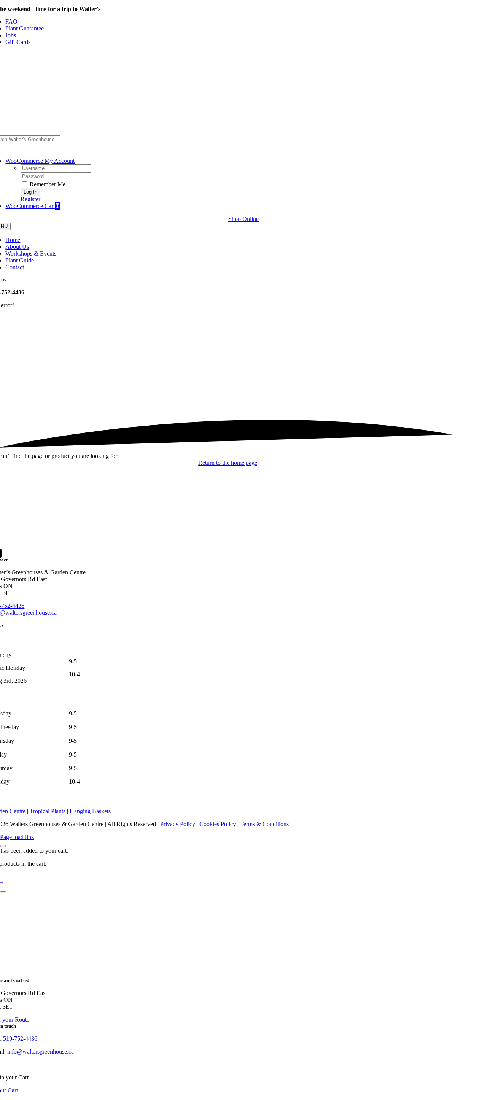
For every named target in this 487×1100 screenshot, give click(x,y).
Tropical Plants (47, 811)
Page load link (17, 837)
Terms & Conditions (264, 824)
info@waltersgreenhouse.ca (40, 1051)
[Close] (3, 846)
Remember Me (46, 184)
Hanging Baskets (90, 811)
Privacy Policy (177, 824)
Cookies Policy (217, 824)
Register (30, 199)
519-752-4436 (20, 1038)
